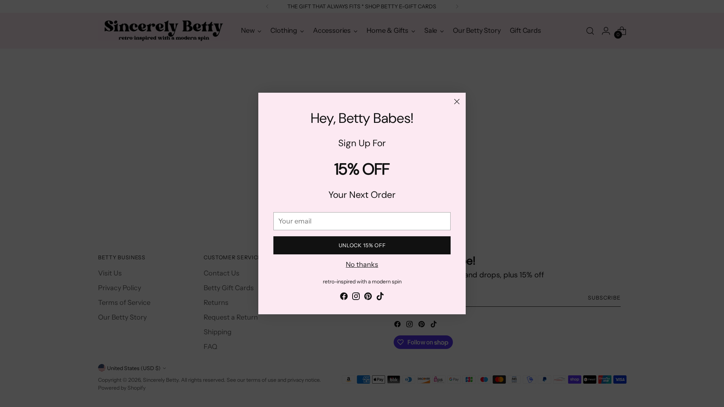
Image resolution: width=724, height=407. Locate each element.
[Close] (457, 101)
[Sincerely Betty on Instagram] (355, 298)
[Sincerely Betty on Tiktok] (380, 298)
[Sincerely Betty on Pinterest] (368, 298)
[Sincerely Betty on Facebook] (343, 298)
